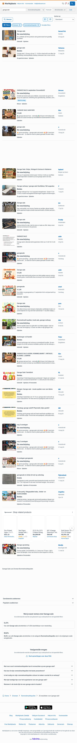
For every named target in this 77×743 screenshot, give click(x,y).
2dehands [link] (51, 724)
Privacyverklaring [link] (25, 719)
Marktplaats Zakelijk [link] (22, 715)
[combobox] (14, 9)
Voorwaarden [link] (29, 3)
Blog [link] (10, 715)
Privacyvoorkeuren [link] (51, 719)
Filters (8, 25)
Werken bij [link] (22, 724)
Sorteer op (57, 16)
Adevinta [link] (42, 724)
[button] (65, 3)
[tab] (45, 19)
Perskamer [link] (32, 724)
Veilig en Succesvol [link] (38, 715)
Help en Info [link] (52, 715)
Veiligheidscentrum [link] (39, 3)
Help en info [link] (20, 3)
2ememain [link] (60, 724)
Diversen (15, 25)
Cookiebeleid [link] (38, 719)
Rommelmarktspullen (30, 25)
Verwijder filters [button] (46, 25)
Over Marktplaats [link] (10, 724)
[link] (9, 3)
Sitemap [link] (70, 724)
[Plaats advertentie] (72, 3)
